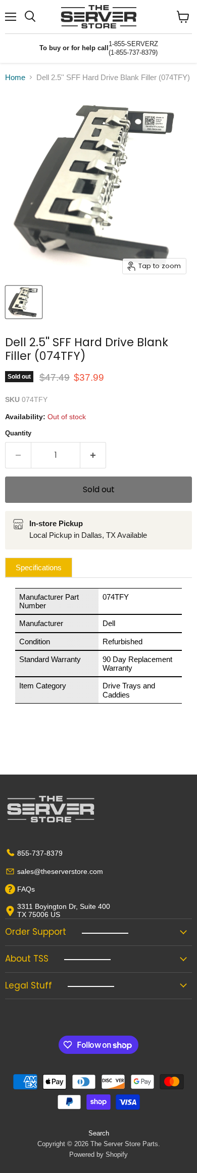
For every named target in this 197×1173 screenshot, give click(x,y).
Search (98, 1133)
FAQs (26, 889)
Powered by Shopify (98, 1154)
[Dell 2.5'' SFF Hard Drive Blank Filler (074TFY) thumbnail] (24, 302)
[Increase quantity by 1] (93, 455)
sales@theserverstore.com (60, 871)
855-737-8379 (40, 853)
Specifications (39, 567)
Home (15, 77)
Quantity (18, 433)
